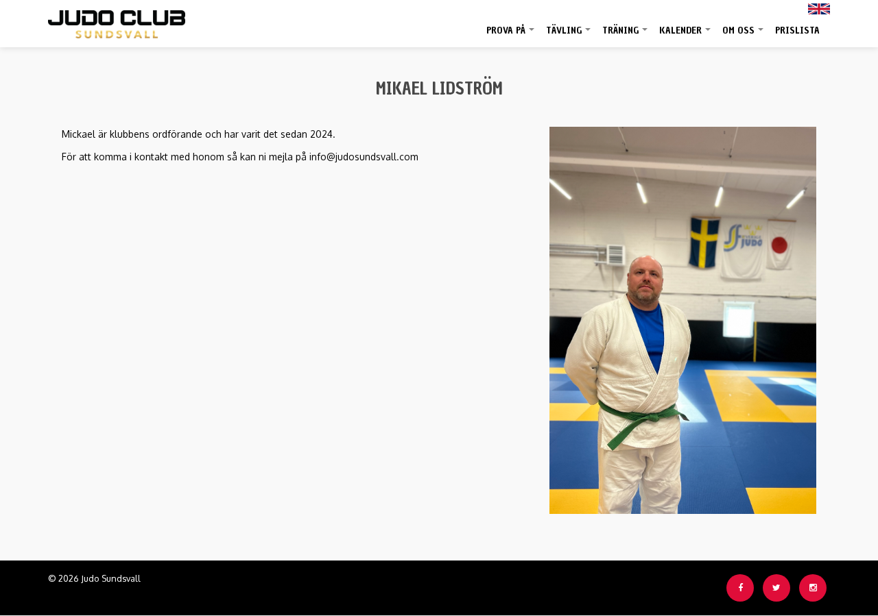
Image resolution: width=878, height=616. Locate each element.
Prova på (511, 35)
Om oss (743, 35)
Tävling (569, 35)
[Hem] (116, 20)
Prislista (797, 30)
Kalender (685, 35)
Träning (625, 35)
